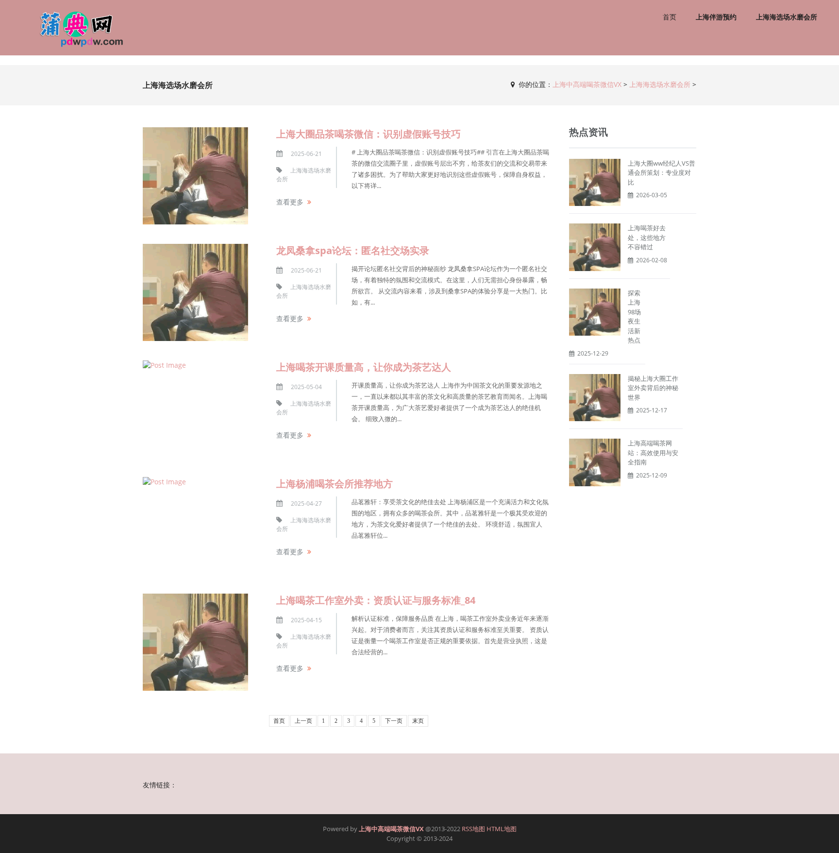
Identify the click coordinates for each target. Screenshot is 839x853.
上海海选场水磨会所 (786, 16)
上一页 (303, 720)
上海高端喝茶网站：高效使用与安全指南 (653, 452)
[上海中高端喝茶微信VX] (76, 27)
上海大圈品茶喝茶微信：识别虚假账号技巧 (368, 133)
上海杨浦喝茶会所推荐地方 (334, 483)
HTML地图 (502, 828)
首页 (669, 16)
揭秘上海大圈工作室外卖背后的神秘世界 (653, 388)
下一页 (394, 720)
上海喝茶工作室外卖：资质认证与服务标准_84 (375, 600)
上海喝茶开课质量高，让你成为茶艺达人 (363, 367)
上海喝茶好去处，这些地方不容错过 (647, 237)
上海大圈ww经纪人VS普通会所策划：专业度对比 (661, 173)
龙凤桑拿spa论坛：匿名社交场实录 (352, 250)
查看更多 (289, 201)
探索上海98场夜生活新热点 (634, 317)
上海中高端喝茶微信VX (587, 84)
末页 (418, 720)
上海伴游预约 (716, 16)
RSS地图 (473, 828)
